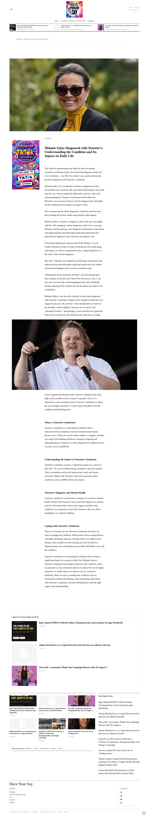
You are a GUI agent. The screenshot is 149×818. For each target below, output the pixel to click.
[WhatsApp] (33, 46)
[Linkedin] (121, 799)
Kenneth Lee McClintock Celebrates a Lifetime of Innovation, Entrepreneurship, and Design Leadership (118, 742)
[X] (23, 46)
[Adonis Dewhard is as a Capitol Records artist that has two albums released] (23, 723)
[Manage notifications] (144, 813)
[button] (11, 9)
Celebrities (19, 39)
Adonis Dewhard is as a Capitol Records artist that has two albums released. (74, 645)
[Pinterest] (28, 46)
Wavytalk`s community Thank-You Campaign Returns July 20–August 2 (73, 667)
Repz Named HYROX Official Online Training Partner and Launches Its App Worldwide (81, 622)
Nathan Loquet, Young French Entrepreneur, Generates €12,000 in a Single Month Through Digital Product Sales (119, 762)
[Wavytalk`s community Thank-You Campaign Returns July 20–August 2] (101, 27)
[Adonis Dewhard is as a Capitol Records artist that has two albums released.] (57, 27)
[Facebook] (18, 46)
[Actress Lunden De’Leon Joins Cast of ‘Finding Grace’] (81, 723)
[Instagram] (121, 796)
